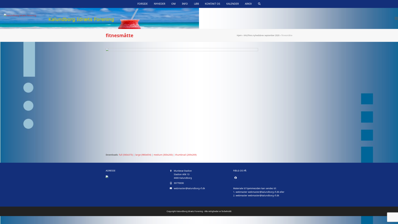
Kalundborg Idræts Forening (189, 211)
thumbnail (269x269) (186, 154)
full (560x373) (126, 154)
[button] (259, 4)
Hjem (239, 35)
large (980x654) (143, 154)
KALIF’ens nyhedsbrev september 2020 (261, 35)
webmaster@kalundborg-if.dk (189, 188)
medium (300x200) (163, 154)
